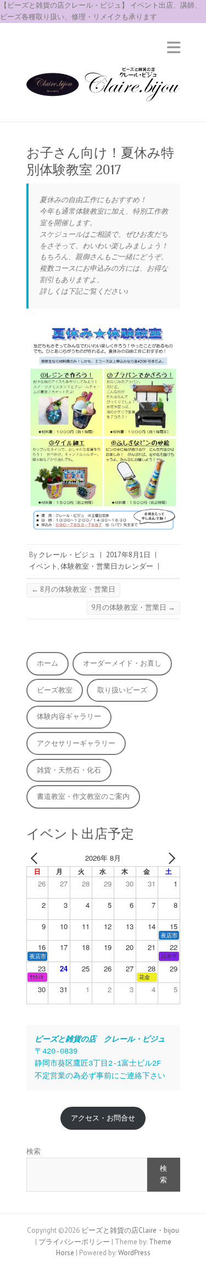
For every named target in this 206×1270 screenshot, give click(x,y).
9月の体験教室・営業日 (133, 607)
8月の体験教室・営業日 (73, 589)
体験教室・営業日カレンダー (106, 566)
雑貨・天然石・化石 (69, 770)
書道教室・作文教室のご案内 (83, 796)
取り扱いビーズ (122, 690)
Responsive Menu (173, 48)
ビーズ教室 (55, 690)
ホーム (47, 663)
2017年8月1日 (128, 554)
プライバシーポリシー (74, 1241)
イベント (43, 566)
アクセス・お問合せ (103, 1118)
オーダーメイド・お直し (122, 663)
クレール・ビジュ (67, 554)
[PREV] (36, 858)
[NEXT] (169, 858)
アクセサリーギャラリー (76, 743)
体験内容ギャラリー (69, 716)
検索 (33, 1151)
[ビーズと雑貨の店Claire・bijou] (103, 87)
